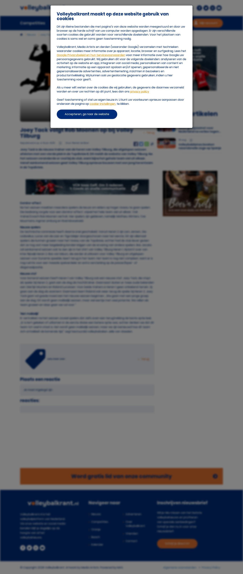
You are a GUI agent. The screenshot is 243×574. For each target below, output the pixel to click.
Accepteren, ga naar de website (87, 114)
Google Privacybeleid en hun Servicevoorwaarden (91, 55)
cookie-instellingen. (103, 104)
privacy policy (139, 91)
